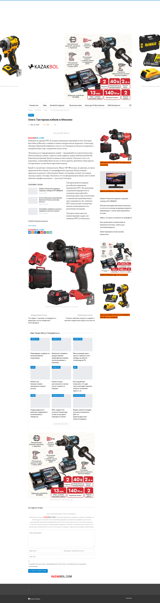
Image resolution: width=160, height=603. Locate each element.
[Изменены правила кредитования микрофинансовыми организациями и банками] (61, 344)
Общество (34, 339)
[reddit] (41, 232)
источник (32, 225)
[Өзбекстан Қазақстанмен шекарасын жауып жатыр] (40, 372)
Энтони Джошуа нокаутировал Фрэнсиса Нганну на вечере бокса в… (50, 200)
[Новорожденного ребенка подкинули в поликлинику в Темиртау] (40, 401)
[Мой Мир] (35, 232)
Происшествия (75, 105)
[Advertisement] (65, 15)
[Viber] (44, 232)
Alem (33, 367)
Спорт (31, 115)
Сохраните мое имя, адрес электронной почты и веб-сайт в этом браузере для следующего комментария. (57, 565)
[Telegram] (51, 232)
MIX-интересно (114, 105)
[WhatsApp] (47, 232)
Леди (33, 395)
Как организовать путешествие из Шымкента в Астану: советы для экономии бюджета (112, 224)
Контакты (129, 598)
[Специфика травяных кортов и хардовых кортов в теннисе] (33, 211)
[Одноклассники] (32, 232)
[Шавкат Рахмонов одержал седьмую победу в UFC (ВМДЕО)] (33, 191)
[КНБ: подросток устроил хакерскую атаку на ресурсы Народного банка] (61, 401)
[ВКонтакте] (29, 232)
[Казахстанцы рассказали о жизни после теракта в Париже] (61, 372)
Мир (45, 105)
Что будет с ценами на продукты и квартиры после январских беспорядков (42, 320)
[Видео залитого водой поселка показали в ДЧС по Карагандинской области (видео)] (83, 401)
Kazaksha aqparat (57, 105)
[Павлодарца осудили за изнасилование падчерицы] (40, 344)
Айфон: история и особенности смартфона (116, 218)
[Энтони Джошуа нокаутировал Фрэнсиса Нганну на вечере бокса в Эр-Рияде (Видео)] (33, 200)
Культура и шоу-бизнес (95, 105)
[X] (38, 232)
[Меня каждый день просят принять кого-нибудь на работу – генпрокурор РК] (83, 344)
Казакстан (33, 105)
